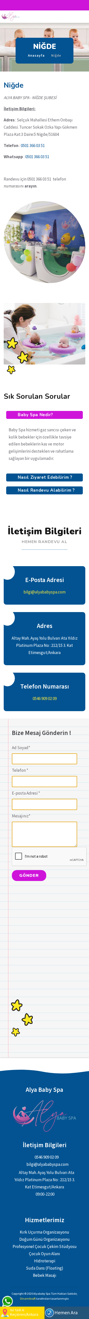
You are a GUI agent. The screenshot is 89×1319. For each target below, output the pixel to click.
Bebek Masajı (44, 1275)
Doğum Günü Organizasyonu (44, 1239)
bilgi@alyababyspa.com (44, 592)
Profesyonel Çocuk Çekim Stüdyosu (45, 1246)
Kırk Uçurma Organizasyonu (44, 1232)
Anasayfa (36, 55)
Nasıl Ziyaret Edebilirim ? (44, 477)
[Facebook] (40, 5)
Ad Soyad (21, 747)
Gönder (29, 875)
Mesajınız (21, 816)
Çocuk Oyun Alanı (44, 1253)
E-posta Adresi (26, 793)
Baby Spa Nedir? (35, 415)
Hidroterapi (44, 1261)
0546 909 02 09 (45, 698)
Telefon (20, 770)
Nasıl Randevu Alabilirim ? (46, 490)
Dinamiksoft (28, 1298)
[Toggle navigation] (81, 16)
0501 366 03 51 (33, 145)
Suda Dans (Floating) (44, 1268)
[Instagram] (49, 5)
